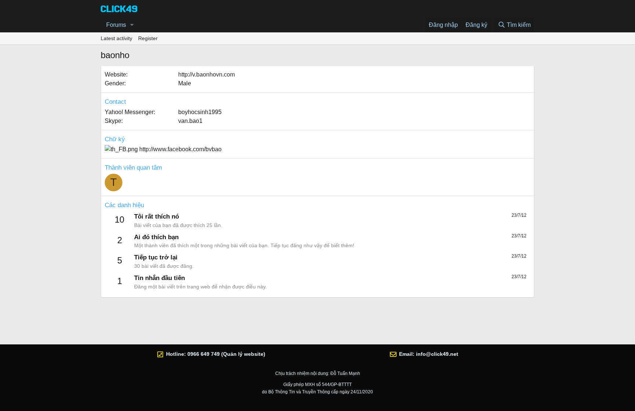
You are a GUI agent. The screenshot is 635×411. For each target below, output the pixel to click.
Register (148, 38)
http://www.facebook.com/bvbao (180, 149)
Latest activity (116, 38)
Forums (116, 25)
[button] (132, 25)
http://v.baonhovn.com (206, 74)
